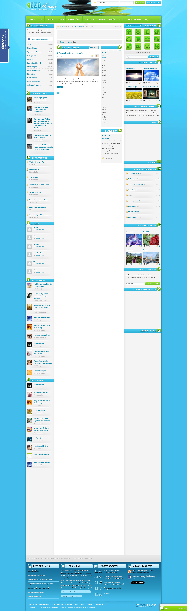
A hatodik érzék (80, 26)
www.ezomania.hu (74, 607)
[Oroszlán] (129, 39)
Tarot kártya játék (40, 410)
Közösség (89, 19)
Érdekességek (40, 67)
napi (40, 588)
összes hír (93, 48)
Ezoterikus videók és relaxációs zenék (40, 579)
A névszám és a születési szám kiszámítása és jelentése (42, 307)
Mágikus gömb (39, 343)
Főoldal (62, 42)
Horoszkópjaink (33, 588)
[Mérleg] (147, 39)
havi (47, 588)
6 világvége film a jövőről (42, 438)
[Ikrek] (147, 32)
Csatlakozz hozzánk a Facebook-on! (144, 577)
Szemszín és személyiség (42, 335)
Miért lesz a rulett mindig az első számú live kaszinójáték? (42, 109)
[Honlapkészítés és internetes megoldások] (146, 607)
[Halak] (156, 45)
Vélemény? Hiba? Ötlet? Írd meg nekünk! (76, 591)
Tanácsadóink (134, 19)
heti (44, 588)
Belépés (140, 3)
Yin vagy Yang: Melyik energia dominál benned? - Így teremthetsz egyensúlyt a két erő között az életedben (43, 123)
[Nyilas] (129, 45)
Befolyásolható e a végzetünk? (70, 53)
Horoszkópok (74, 19)
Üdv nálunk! (40, 229)
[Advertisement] (40, 513)
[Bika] (138, 32)
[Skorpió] (156, 39)
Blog (121, 19)
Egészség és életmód (40, 52)
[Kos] (129, 32)
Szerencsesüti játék (40, 371)
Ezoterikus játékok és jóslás (36, 575)
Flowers (62, 26)
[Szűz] (138, 39)
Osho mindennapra (40, 85)
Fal (41, 19)
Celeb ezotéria (40, 78)
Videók (112, 19)
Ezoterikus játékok (40, 70)
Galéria (101, 19)
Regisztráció (153, 3)
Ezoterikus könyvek (40, 63)
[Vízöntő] (147, 45)
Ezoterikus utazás (40, 81)
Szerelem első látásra (41, 446)
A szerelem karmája (41, 392)
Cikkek (50, 19)
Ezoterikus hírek (33, 571)
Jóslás (60, 19)
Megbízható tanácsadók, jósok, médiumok (41, 583)
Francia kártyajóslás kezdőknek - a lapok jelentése (41, 296)
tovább (60, 87)
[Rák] (156, 32)
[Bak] (138, 45)
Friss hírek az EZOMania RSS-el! (143, 571)
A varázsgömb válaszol (42, 317)
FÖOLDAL (32, 19)
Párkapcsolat (40, 56)
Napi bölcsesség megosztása (39, 39)
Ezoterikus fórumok (34, 596)
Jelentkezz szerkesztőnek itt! (71, 596)
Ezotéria (40, 59)
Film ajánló (40, 74)
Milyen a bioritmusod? (42, 454)
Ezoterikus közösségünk (36, 592)
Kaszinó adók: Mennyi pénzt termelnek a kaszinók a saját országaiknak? (43, 147)
